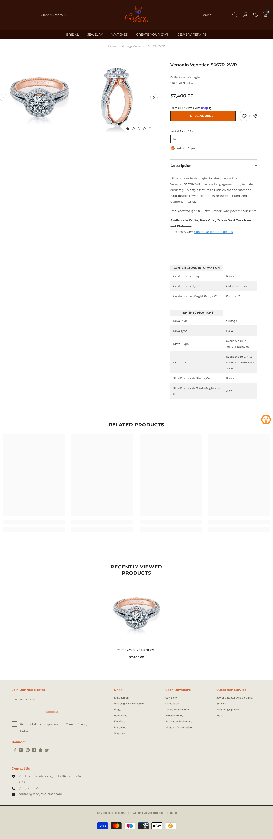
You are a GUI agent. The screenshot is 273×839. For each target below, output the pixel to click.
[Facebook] (15, 750)
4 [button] (144, 128)
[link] (34, 522)
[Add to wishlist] (244, 116)
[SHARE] (253, 116)
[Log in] (245, 14)
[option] (39, 97)
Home (112, 46)
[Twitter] (47, 750)
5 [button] (150, 128)
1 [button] (127, 128)
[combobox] (216, 15)
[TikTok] (34, 750)
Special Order (203, 116)
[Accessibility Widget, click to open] (266, 419)
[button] (3, 97)
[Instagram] (21, 750)
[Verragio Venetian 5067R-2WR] (136, 613)
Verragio (194, 77)
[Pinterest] (28, 750)
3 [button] (139, 128)
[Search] (220, 15)
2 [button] (133, 128)
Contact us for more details (213, 231)
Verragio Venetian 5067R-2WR (136, 649)
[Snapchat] (40, 750)
